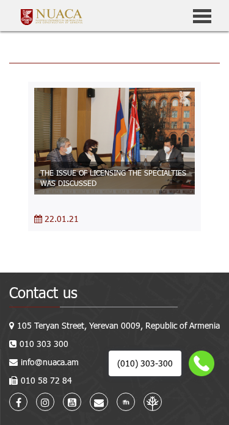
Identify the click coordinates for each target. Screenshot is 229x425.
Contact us (43, 292)
